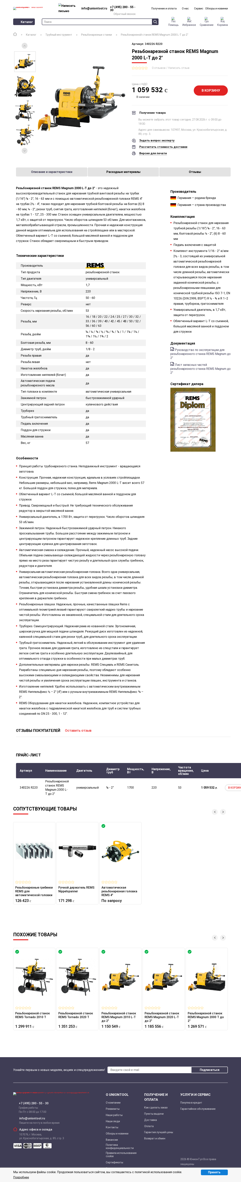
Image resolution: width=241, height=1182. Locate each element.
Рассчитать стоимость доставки (163, 147)
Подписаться (209, 1070)
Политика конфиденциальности (120, 1146)
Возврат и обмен (154, 1138)
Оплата (149, 1126)
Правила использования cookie (121, 1154)
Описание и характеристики (51, 172)
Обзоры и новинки (216, 8)
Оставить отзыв (78, 730)
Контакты (112, 1127)
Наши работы (114, 1115)
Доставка (150, 1119)
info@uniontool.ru (32, 1118)
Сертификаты (114, 1162)
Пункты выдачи (154, 1113)
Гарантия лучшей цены (158, 1132)
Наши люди (113, 1121)
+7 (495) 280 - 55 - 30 (33, 1103)
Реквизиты (113, 1108)
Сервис (198, 8)
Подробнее (21, 1177)
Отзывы (195, 172)
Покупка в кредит (191, 1102)
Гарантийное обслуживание (198, 1108)
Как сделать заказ (156, 1107)
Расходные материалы (123, 172)
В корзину (211, 90)
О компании (113, 1102)
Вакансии (112, 1139)
